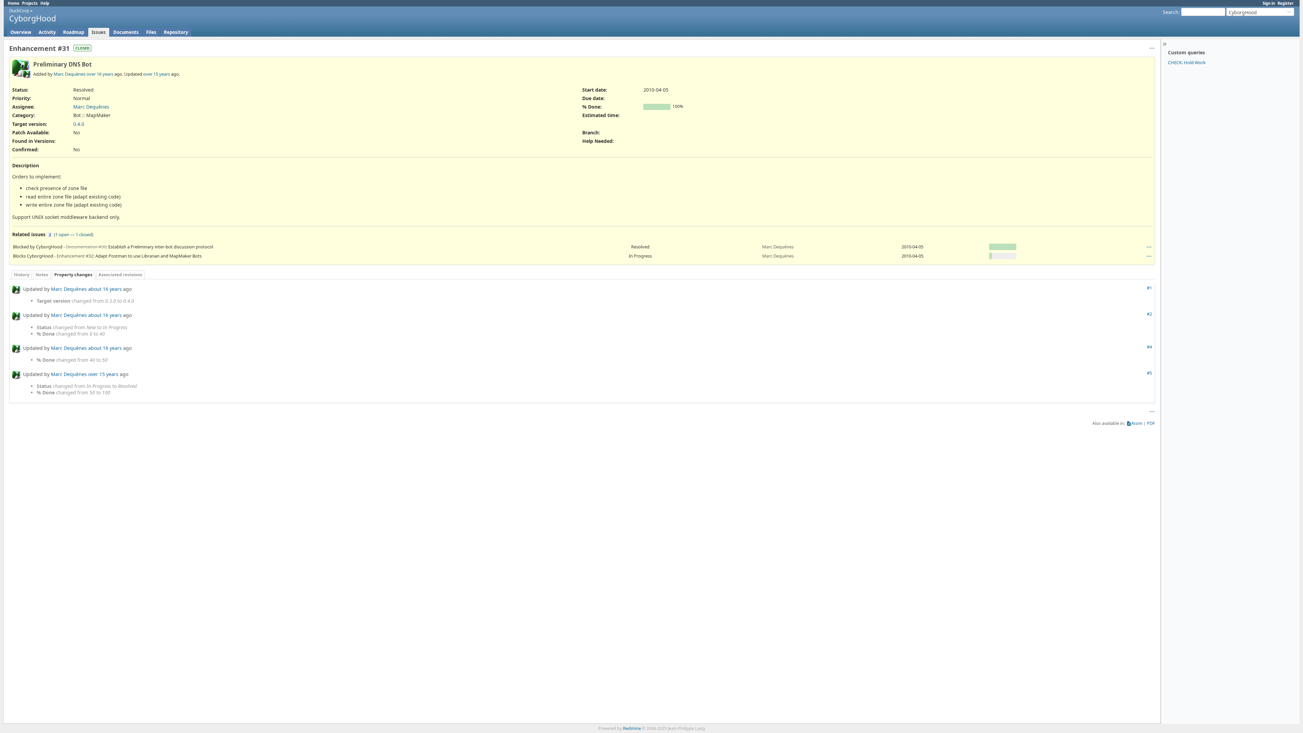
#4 (1149, 347)
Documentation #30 (86, 247)
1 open (62, 234)
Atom (1137, 423)
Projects (30, 3)
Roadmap (73, 32)
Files (151, 32)
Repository (176, 32)
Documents (126, 32)
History (22, 275)
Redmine (632, 728)
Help (44, 3)
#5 (1149, 373)
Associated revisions (120, 275)
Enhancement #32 (75, 256)
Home (13, 3)
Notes (42, 275)
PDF (1151, 423)
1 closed (84, 234)
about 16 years (105, 289)
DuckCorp (19, 10)
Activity (47, 32)
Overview (21, 32)
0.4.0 (78, 124)
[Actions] (1149, 247)
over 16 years (100, 74)
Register (1285, 3)
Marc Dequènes (70, 74)
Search (1170, 12)
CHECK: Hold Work (1187, 62)
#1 (1149, 288)
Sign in (1269, 3)
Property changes (73, 275)
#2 (1149, 314)
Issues (99, 32)
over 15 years (156, 74)
